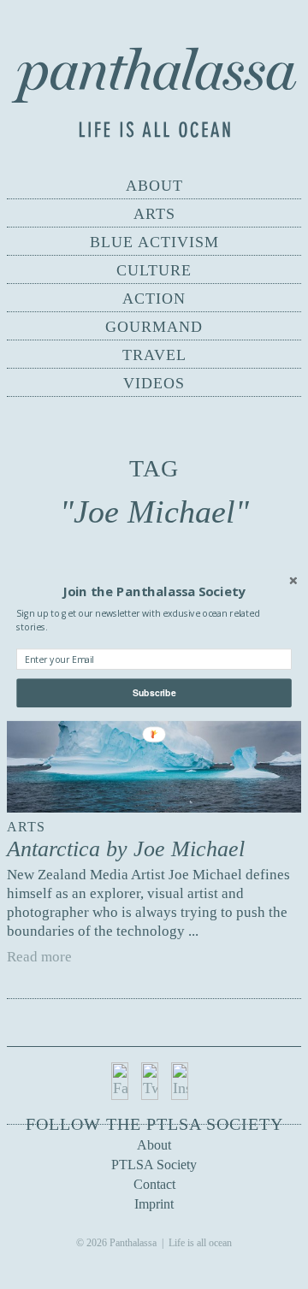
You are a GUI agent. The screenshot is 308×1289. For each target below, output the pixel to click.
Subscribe (154, 692)
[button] (154, 591)
